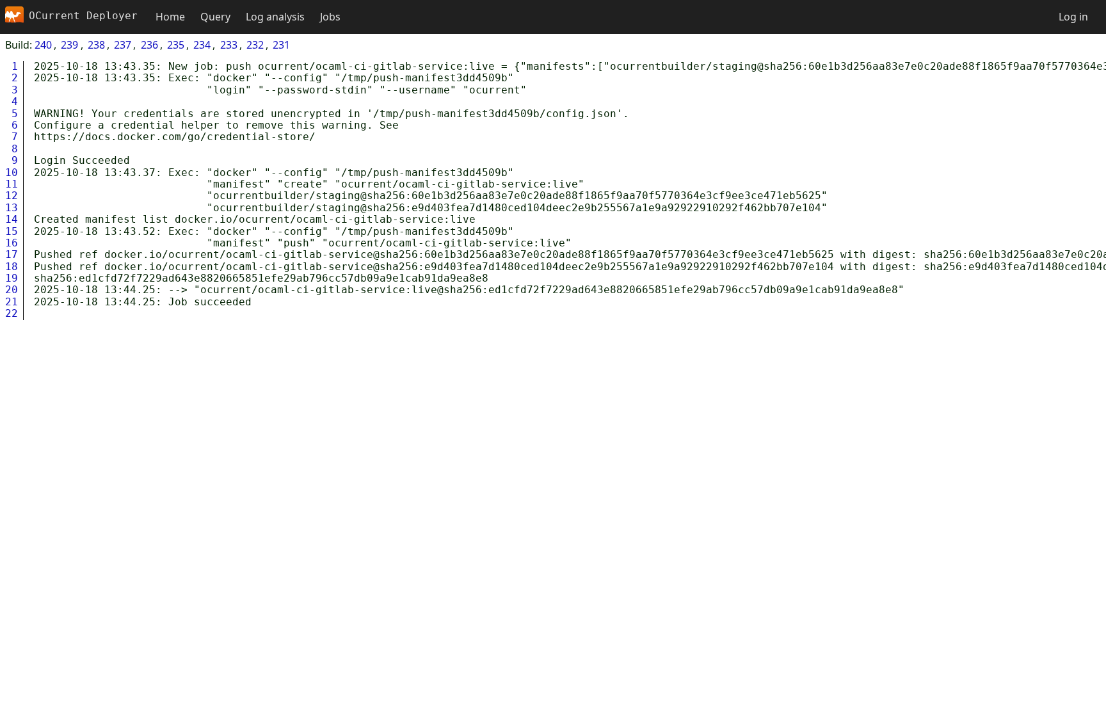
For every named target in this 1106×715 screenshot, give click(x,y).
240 (43, 45)
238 (96, 45)
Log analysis (275, 17)
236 (149, 45)
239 (69, 45)
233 (228, 45)
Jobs (330, 17)
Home (170, 17)
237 (122, 45)
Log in (1073, 17)
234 (202, 45)
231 (281, 45)
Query (215, 17)
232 (255, 45)
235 (175, 45)
